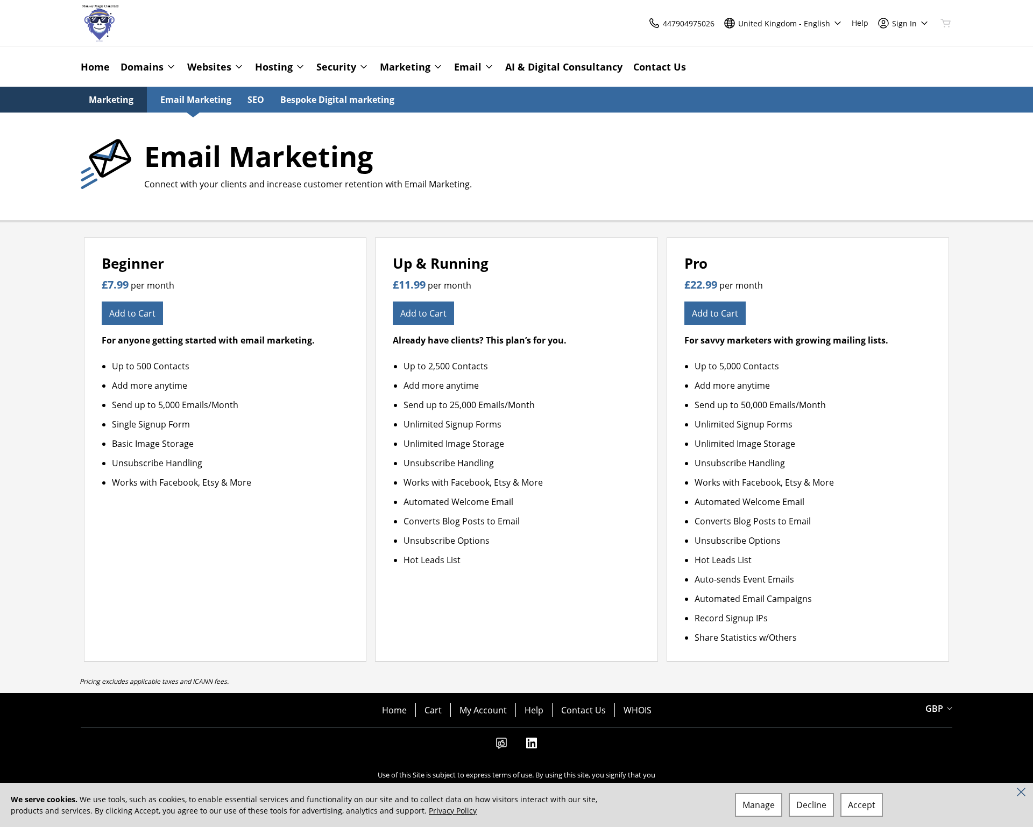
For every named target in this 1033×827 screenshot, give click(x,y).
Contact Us (583, 710)
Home (394, 710)
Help (534, 710)
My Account (483, 710)
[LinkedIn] (531, 746)
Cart (433, 710)
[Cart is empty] (946, 23)
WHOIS (638, 710)
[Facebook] (501, 746)
